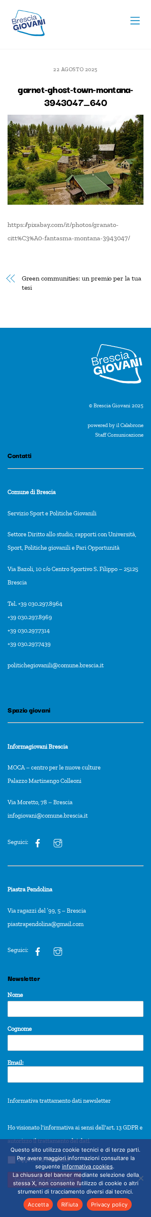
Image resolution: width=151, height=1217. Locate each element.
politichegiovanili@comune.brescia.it (56, 665)
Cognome (20, 1028)
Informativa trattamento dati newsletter (59, 1100)
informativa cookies (87, 1166)
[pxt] (37, 950)
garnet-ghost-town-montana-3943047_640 (75, 95)
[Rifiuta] (140, 1178)
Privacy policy (109, 1204)
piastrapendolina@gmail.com (45, 924)
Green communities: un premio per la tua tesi (81, 282)
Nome (15, 994)
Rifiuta (69, 1204)
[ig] (37, 842)
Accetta (38, 1204)
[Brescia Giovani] (28, 40)
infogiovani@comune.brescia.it (48, 815)
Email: (15, 1062)
